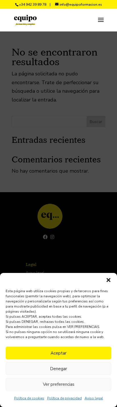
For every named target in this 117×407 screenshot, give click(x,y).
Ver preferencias (58, 384)
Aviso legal (94, 398)
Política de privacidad (64, 398)
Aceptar (58, 353)
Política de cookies (29, 398)
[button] (108, 280)
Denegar (58, 369)
